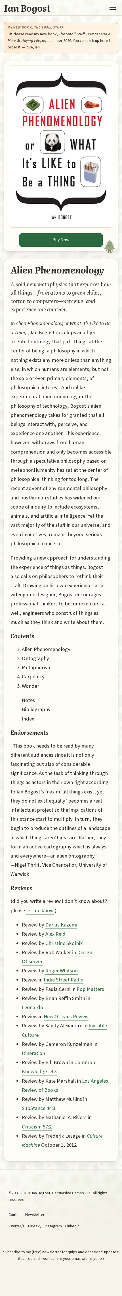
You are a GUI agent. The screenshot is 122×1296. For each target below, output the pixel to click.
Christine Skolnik (64, 943)
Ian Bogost (27, 7)
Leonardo (32, 1007)
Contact (15, 1215)
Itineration (33, 1053)
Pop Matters (90, 989)
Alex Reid (55, 934)
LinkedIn (72, 1226)
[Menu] (112, 8)
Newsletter (35, 1215)
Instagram (53, 1226)
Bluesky (34, 1226)
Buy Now (61, 240)
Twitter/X (17, 1226)
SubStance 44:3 (38, 1108)
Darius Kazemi (61, 924)
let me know (40, 910)
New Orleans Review (66, 1016)
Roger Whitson (61, 970)
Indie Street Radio (63, 979)
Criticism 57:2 (37, 1126)
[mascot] (111, 242)
